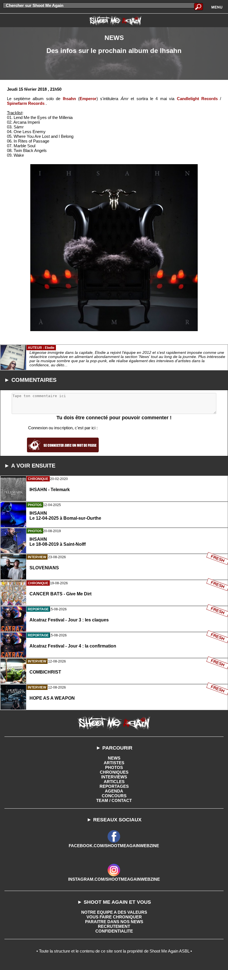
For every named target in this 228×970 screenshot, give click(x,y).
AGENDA (114, 791)
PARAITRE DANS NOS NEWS (114, 921)
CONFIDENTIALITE (114, 931)
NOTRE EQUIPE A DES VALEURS (114, 912)
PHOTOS (114, 767)
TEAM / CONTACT (114, 800)
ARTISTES (114, 762)
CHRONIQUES (114, 772)
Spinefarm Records (25, 103)
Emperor (88, 98)
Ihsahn (69, 98)
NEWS (114, 758)
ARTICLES (114, 781)
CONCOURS (114, 795)
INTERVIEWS (114, 777)
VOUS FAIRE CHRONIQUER (114, 917)
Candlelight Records (197, 98)
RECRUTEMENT (114, 926)
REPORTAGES (114, 786)
